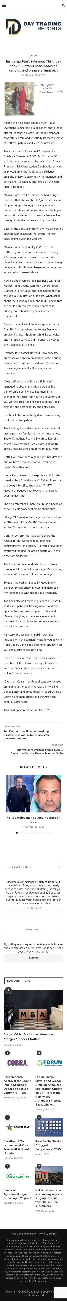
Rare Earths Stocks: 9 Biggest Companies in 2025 (48, 1145)
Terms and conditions (23, 1234)
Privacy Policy (48, 1234)
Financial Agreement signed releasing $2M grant (18, 1194)
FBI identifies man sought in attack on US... (33, 820)
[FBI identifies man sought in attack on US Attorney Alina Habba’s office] (33, 793)
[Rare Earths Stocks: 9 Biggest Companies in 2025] (49, 1127)
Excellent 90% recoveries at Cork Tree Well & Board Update (16, 1147)
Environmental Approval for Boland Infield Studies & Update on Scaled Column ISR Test (17, 1085)
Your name (33, 908)
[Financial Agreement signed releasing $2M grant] (18, 1175)
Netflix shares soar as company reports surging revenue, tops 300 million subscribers (48, 1198)
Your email (33, 929)
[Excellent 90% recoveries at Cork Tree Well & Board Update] (18, 1127)
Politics (33, 55)
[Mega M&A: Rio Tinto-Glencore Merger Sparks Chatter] (33, 1010)
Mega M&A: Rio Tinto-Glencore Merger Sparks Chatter (28, 1036)
